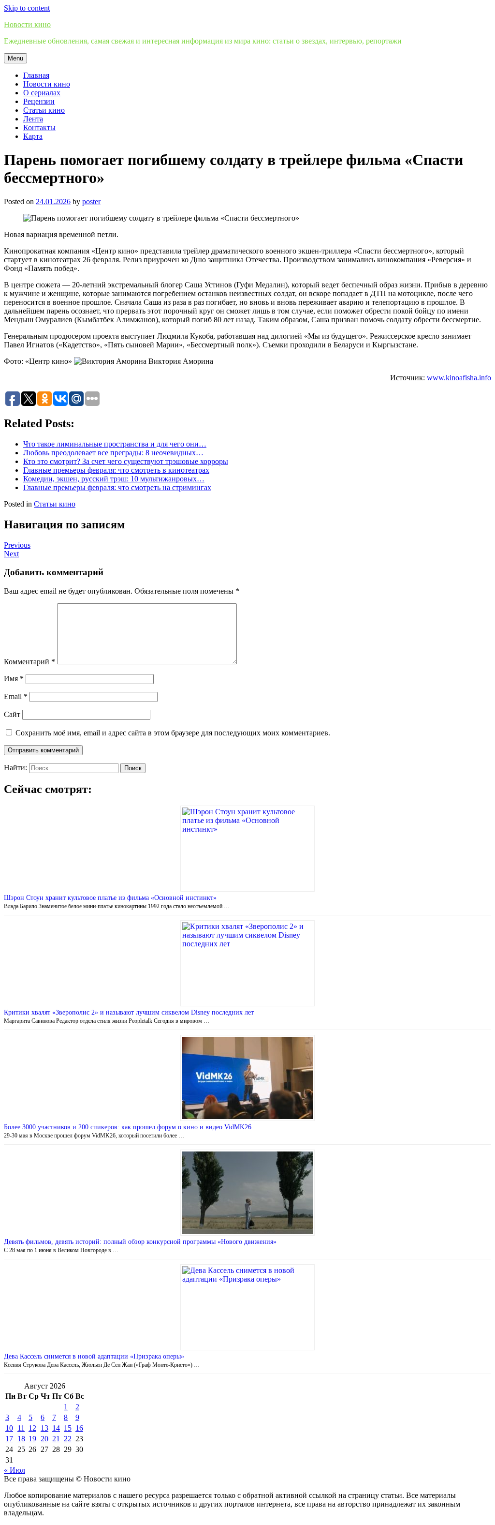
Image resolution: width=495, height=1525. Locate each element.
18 (21, 1439)
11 (21, 1428)
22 (68, 1439)
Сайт (12, 714)
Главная (36, 75)
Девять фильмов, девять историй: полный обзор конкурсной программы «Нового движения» (140, 1241)
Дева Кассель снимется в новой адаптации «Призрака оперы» (94, 1356)
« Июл (14, 1470)
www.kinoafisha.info (459, 378)
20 (44, 1439)
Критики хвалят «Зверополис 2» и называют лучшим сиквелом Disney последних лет (129, 1012)
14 (56, 1428)
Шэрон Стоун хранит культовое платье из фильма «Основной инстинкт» (110, 897)
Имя (14, 678)
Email (16, 696)
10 (9, 1428)
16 (79, 1428)
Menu (15, 58)
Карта (33, 136)
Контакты (39, 127)
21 (56, 1439)
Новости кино (27, 24)
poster (91, 201)
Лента (33, 119)
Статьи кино (44, 110)
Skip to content (27, 8)
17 (9, 1439)
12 (32, 1428)
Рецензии (39, 101)
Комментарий (29, 662)
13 (44, 1428)
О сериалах (41, 93)
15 (68, 1428)
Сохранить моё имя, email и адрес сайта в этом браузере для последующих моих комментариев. (172, 733)
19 (32, 1439)
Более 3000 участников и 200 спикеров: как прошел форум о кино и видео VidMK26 (127, 1127)
